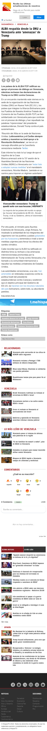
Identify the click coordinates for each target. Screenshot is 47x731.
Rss (34, 708)
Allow (39, 17)
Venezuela (22, 24)
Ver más (4, 621)
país (7, 288)
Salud (19, 708)
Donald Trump (15, 314)
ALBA (4, 314)
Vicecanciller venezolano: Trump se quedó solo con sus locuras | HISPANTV (23, 204)
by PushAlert (8, 20)
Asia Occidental (7, 700)
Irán (2, 698)
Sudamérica (7, 24)
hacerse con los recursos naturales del (22, 287)
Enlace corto (7, 335)
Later (25, 17)
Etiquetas (5, 311)
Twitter (25, 148)
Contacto (36, 703)
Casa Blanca (28, 322)
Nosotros (36, 700)
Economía (21, 700)
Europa (4, 708)
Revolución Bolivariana (10, 322)
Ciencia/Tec (21, 703)
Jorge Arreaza (33, 318)
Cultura (20, 711)
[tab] (12, 549)
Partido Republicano (9, 329)
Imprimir (8, 75)
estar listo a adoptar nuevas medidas (21, 166)
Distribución (37, 698)
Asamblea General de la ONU (13, 318)
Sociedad (20, 698)
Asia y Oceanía (7, 703)
